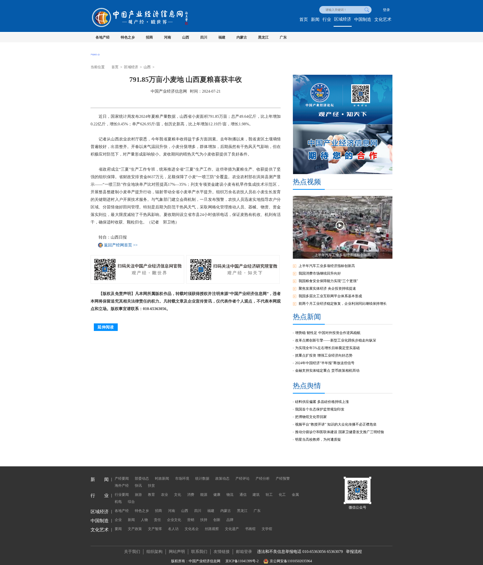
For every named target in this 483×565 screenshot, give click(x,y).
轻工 (269, 495)
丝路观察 (212, 529)
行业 (327, 19)
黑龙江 (263, 37)
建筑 (256, 495)
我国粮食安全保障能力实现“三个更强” (328, 281)
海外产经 (122, 485)
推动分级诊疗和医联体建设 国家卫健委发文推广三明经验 (339, 432)
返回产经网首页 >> (121, 245)
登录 (386, 10)
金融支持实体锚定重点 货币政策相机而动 (327, 370)
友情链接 (222, 551)
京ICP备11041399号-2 (242, 561)
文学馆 (267, 529)
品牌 (229, 520)
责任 (157, 520)
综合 (131, 502)
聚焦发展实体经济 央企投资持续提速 (327, 288)
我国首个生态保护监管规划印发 (319, 409)
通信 (243, 495)
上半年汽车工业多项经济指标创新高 (327, 266)
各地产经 (103, 37)
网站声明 (177, 551)
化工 (282, 495)
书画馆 (250, 529)
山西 (185, 37)
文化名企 (192, 529)
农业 (164, 495)
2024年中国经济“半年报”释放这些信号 (324, 363)
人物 (144, 520)
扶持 (203, 520)
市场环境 (182, 478)
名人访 (173, 529)
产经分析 (263, 478)
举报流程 (354, 551)
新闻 (315, 19)
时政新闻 (162, 478)
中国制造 (362, 19)
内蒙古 (241, 37)
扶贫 (151, 485)
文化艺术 (382, 19)
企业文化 (174, 520)
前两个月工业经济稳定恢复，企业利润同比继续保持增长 (343, 304)
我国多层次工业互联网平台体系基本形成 (330, 296)
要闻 (118, 529)
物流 (229, 495)
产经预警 (283, 478)
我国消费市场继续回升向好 (320, 273)
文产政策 (135, 529)
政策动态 (222, 478)
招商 (149, 37)
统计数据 (202, 478)
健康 (216, 495)
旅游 (138, 495)
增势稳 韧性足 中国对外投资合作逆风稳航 (327, 333)
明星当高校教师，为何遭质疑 (318, 439)
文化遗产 (232, 529)
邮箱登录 (244, 551)
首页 (303, 19)
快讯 (138, 485)
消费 (190, 495)
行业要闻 (122, 495)
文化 (177, 495)
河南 (167, 37)
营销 (190, 520)
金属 (295, 495)
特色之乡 (128, 37)
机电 (118, 502)
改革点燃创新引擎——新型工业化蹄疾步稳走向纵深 (335, 340)
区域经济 (342, 19)
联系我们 (199, 551)
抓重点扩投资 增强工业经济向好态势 (323, 355)
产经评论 (242, 478)
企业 (118, 520)
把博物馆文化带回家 (311, 417)
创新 (216, 520)
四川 (203, 37)
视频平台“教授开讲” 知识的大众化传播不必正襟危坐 (336, 424)
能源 (203, 495)
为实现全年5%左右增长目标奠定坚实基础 (327, 348)
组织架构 (154, 551)
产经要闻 (122, 478)
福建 (221, 37)
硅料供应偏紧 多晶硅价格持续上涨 (322, 402)
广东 (283, 37)
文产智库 (155, 529)
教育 (151, 495)
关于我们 (132, 551)
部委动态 (142, 478)
